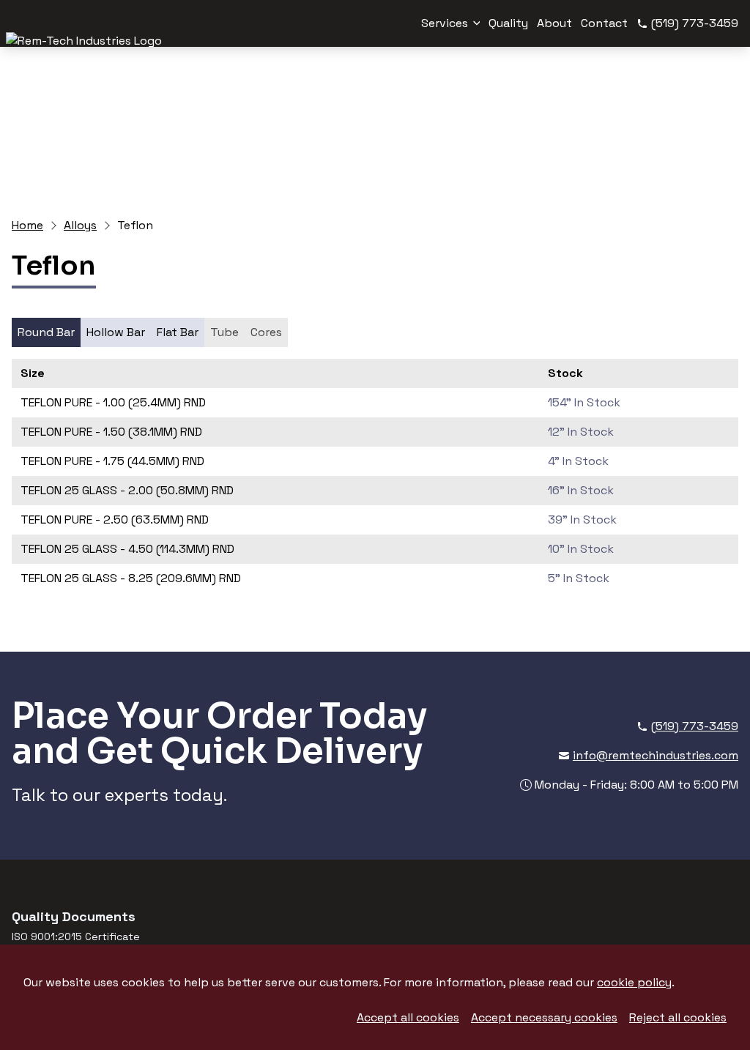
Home (27, 225)
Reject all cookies (678, 1017)
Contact (604, 23)
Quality (508, 23)
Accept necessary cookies (544, 1017)
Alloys (80, 225)
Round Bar (46, 332)
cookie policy (634, 982)
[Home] (84, 41)
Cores (266, 332)
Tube (224, 332)
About (554, 23)
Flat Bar (177, 332)
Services (444, 23)
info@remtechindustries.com (655, 755)
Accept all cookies (408, 1017)
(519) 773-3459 (694, 23)
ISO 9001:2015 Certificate (76, 936)
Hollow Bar (115, 332)
